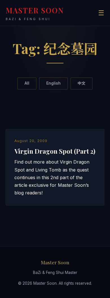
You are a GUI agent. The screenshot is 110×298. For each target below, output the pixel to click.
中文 (81, 83)
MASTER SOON (35, 13)
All (27, 83)
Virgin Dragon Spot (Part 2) (54, 151)
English (53, 83)
